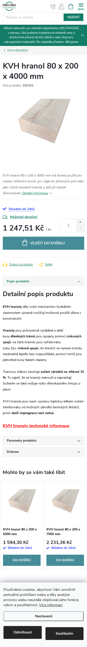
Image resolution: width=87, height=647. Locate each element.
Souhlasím (64, 633)
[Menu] (81, 6)
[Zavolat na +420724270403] (53, 6)
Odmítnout (22, 632)
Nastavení (43, 616)
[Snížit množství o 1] (80, 228)
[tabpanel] (22, 525)
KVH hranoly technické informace (36, 426)
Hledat (74, 17)
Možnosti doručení (23, 217)
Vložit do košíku (47, 243)
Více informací (51, 605)
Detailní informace (35, 193)
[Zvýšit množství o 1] (80, 222)
